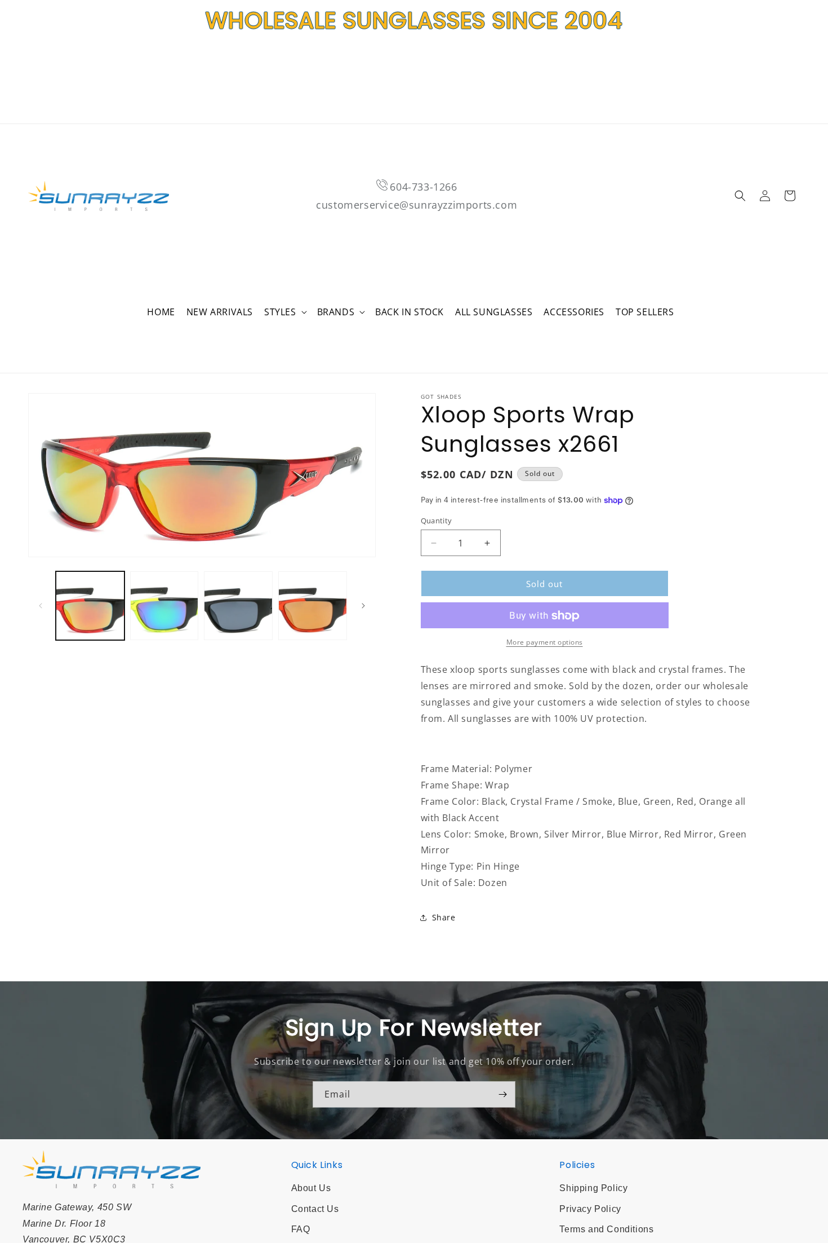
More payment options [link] (544, 642)
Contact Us (315, 1209)
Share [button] (444, 918)
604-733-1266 (423, 186)
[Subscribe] (502, 1094)
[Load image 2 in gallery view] (164, 605)
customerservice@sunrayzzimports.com (416, 204)
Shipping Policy (593, 1188)
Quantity (436, 520)
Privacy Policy (590, 1209)
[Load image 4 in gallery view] (312, 605)
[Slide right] (363, 605)
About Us (311, 1188)
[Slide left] (40, 605)
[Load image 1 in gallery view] (90, 605)
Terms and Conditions (606, 1229)
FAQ (300, 1229)
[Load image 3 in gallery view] (238, 605)
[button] (285, 312)
